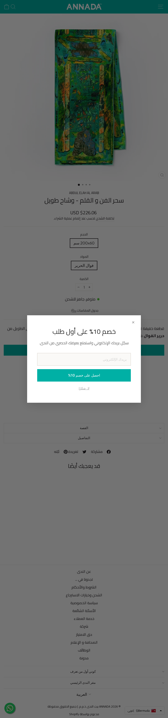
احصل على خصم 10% (84, 375)
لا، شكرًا (84, 388)
